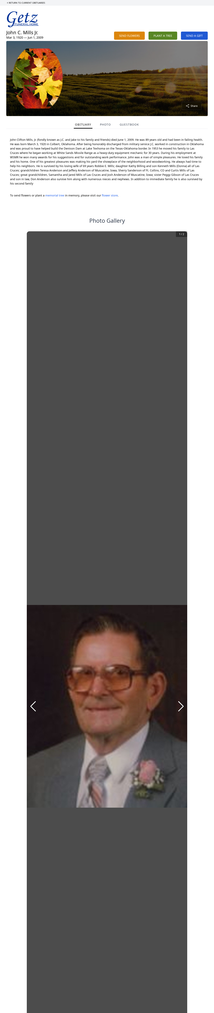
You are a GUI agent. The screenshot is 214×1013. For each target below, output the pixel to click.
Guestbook (129, 124)
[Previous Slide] (33, 706)
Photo (105, 124)
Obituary (83, 124)
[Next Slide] (181, 706)
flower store (110, 195)
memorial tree (54, 195)
